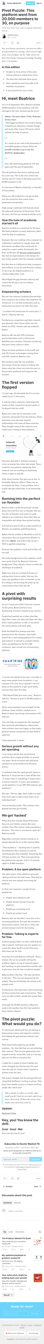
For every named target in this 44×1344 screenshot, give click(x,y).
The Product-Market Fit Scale (16, 1238)
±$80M (13, 540)
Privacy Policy (22, 1169)
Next (36, 1186)
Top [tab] (4, 1232)
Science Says (19, 152)
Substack (10, 1339)
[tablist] (12, 1202)
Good (13, 1129)
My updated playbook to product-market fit (14, 1256)
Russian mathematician (30, 252)
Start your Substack (16, 1333)
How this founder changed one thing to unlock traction (14, 1282)
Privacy (23, 1325)
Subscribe (30, 3)
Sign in (39, 3)
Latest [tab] (10, 1232)
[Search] (39, 1232)
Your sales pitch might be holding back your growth (14, 1276)
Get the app (33, 1333)
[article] (22, 1244)
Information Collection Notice (26, 1167)
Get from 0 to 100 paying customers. (12, 1262)
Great (5, 1129)
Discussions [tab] (19, 1232)
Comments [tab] (7, 1203)
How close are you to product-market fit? (14, 1242)
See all (7, 1295)
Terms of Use (33, 1165)
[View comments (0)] (12, 42)
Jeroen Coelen (13, 35)
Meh (20, 1129)
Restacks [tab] (17, 1203)
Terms (30, 1325)
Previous (9, 1186)
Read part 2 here (9, 1113)
